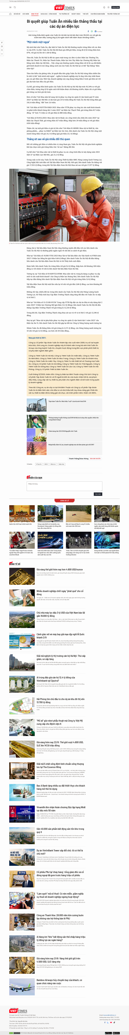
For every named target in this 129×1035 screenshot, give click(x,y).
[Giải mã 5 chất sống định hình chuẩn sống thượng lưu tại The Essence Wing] (22, 770)
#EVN (46, 464)
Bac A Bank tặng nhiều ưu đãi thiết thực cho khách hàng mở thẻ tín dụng (61, 787)
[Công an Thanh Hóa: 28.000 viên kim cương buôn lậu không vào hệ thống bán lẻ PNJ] (22, 922)
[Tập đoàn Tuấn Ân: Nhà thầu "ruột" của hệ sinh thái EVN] (37, 405)
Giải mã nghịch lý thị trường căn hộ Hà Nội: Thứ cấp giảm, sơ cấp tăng (61, 657)
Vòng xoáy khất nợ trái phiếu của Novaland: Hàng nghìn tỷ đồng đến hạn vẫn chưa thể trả (49, 526)
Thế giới (85, 14)
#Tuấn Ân (39, 464)
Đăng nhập (115, 7)
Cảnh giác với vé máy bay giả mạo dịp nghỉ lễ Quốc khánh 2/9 (60, 636)
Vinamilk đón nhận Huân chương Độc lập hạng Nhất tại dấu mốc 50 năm (61, 809)
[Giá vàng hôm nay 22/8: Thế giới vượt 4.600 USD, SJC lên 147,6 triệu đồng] (22, 749)
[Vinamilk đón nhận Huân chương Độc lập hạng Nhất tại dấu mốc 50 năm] (22, 814)
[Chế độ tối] (108, 7)
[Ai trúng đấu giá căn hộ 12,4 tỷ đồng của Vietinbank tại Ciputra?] (22, 684)
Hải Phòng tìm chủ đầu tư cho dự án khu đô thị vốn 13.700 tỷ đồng (61, 701)
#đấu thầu (61, 464)
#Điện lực (53, 464)
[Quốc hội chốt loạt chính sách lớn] (22, 513)
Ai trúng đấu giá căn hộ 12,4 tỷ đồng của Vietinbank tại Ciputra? (56, 679)
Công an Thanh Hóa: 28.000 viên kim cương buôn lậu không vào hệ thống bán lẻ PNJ (60, 917)
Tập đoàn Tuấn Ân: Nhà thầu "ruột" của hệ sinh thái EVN (67, 401)
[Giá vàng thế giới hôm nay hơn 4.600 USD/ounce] (22, 576)
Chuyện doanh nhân (98, 14)
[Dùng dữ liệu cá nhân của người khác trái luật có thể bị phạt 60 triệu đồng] (107, 540)
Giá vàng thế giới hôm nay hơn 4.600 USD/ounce (60, 569)
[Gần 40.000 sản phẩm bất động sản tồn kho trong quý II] (22, 835)
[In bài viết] (92, 31)
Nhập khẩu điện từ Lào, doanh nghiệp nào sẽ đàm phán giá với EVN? (71, 445)
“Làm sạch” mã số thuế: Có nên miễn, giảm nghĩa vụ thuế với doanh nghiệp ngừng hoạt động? (60, 895)
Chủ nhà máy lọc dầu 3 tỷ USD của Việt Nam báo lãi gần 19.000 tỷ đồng (61, 614)
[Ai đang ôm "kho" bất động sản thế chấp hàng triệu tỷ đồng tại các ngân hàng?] (22, 943)
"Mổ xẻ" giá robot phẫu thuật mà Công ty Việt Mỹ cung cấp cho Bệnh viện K (60, 722)
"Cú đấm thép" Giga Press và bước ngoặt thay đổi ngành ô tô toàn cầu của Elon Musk (21, 553)
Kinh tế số (35, 14)
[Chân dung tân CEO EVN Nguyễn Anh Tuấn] (37, 435)
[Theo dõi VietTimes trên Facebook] (105, 1022)
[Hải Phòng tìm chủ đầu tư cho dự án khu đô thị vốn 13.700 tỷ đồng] (22, 705)
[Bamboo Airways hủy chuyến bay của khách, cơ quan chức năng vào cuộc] (22, 986)
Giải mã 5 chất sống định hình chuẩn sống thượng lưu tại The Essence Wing (60, 765)
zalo (108, 1022)
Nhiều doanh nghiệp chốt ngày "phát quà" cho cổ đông (60, 593)
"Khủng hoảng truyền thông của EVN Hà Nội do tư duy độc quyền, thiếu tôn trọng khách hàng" (73, 419)
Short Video (75, 14)
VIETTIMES (64, 7)
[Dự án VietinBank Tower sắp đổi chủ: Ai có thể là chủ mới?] (22, 857)
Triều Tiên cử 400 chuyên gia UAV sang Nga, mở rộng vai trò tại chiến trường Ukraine (77, 553)
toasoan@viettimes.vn (109, 1015)
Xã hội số (17, 14)
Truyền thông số (113, 14)
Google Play (116, 1033)
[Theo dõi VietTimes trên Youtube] (111, 1022)
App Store (108, 1033)
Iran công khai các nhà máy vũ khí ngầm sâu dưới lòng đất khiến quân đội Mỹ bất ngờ (106, 526)
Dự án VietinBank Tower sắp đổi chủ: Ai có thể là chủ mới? (60, 852)
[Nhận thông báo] (104, 7)
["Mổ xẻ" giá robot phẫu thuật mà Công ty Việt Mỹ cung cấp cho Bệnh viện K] (22, 727)
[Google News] (98, 31)
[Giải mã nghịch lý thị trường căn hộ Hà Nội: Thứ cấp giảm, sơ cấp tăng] (22, 662)
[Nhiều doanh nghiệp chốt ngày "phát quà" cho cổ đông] (22, 597)
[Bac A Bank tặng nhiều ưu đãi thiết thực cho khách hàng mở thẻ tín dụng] (22, 792)
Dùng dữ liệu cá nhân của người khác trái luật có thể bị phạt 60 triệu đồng (106, 552)
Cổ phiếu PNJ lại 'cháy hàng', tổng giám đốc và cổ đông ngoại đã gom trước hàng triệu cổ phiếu (60, 874)
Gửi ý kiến (98, 494)
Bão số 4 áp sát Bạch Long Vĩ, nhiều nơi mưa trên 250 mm (78, 525)
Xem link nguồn (95, 459)
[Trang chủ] (10, 14)
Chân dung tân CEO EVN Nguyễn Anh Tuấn (62, 431)
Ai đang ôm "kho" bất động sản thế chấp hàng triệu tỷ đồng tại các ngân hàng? (61, 938)
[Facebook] (88, 31)
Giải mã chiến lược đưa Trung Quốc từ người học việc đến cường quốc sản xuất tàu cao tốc (49, 553)
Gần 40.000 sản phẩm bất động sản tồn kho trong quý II (60, 830)
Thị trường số (64, 14)
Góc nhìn (25, 14)
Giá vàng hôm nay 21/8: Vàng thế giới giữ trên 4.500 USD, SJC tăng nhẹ (58, 960)
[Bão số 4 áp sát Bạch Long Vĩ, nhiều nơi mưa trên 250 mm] (78, 513)
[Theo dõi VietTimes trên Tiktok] (114, 1022)
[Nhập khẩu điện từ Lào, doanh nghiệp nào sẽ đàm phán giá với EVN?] (37, 448)
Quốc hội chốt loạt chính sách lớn (20, 524)
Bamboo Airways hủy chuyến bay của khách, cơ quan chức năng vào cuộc (59, 982)
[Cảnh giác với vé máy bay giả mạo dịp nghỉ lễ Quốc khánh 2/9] (22, 641)
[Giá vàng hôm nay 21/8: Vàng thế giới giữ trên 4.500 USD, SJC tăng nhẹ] (22, 965)
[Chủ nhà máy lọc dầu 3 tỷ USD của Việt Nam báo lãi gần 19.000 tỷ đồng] (22, 619)
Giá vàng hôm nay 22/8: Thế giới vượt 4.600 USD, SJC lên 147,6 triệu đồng (60, 744)
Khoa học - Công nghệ (49, 14)
